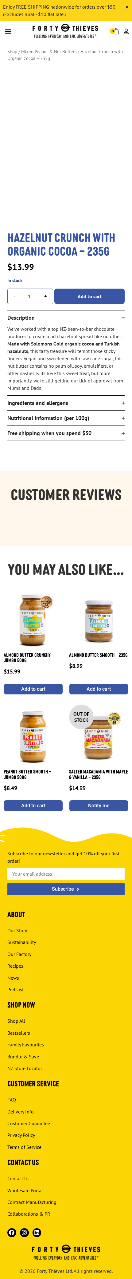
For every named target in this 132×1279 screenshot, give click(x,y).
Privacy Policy (21, 1135)
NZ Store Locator (24, 1068)
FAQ (11, 1100)
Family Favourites (25, 1044)
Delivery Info (20, 1112)
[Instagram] (24, 1232)
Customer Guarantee (28, 1123)
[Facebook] (11, 1232)
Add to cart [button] (33, 689)
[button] (8, 31)
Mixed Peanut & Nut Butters (48, 51)
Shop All (16, 1021)
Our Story (17, 930)
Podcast (15, 989)
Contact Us (18, 1178)
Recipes (15, 966)
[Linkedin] (37, 1232)
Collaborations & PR (28, 1214)
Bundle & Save (23, 1056)
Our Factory (19, 954)
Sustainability (21, 942)
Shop (12, 51)
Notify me (99, 806)
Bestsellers (18, 1033)
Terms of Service (24, 1147)
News (13, 977)
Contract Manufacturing (31, 1202)
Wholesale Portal (25, 1190)
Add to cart (90, 296)
